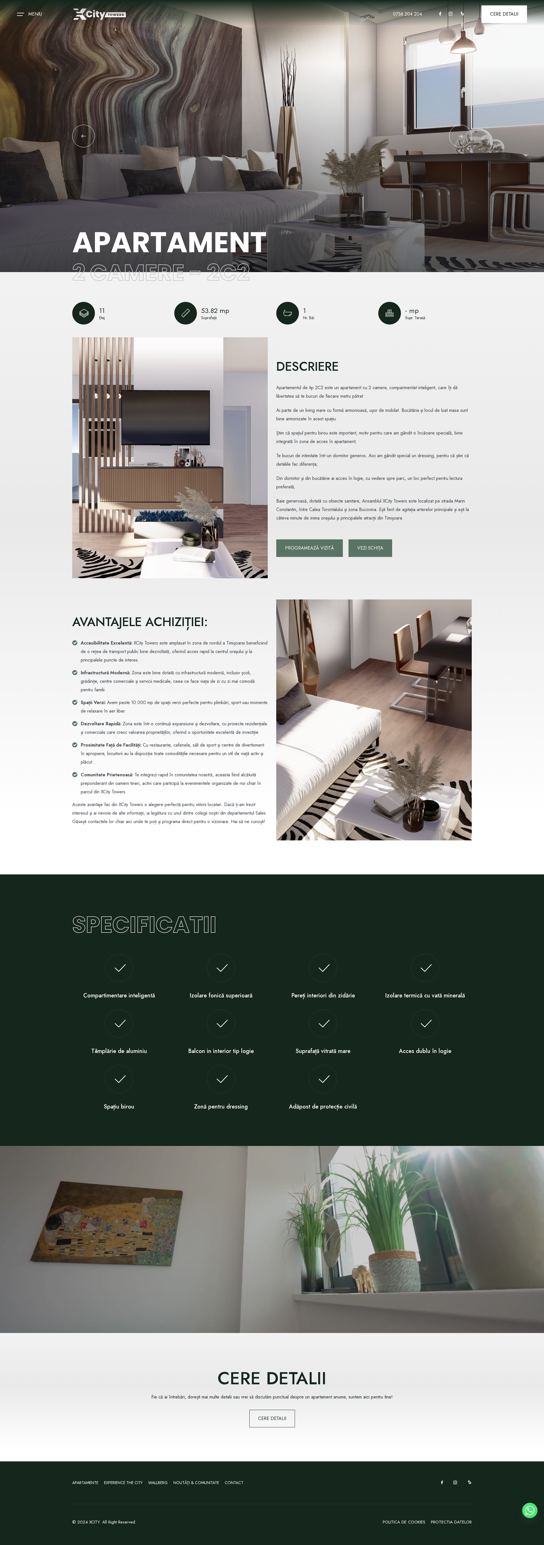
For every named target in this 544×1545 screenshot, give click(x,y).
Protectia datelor (451, 1522)
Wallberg (158, 1482)
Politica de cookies (404, 1522)
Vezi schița (370, 548)
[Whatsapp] (529, 1510)
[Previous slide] (83, 136)
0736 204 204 (407, 14)
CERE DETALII (504, 14)
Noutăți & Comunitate (196, 1482)
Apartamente (85, 1482)
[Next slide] (460, 136)
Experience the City (123, 1482)
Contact (234, 1482)
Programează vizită (309, 548)
